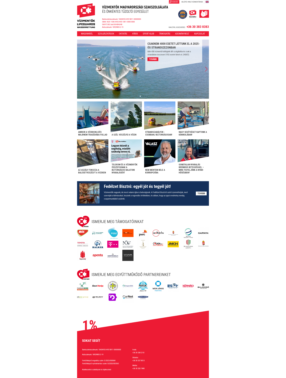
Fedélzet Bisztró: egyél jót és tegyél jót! (137, 186)
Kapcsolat (199, 34)
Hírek (135, 34)
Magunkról (87, 34)
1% (90, 325)
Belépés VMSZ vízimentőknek (192, 2)
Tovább (153, 59)
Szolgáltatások (106, 34)
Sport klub (148, 34)
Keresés (175, 2)
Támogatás (164, 34)
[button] (79, 69)
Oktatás (123, 34)
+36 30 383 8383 (198, 26)
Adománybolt (182, 34)
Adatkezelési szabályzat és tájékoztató (96, 369)
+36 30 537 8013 (138, 360)
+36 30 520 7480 (138, 368)
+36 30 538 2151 (138, 352)
